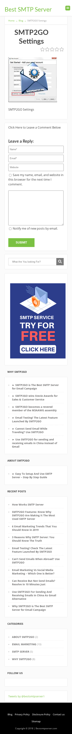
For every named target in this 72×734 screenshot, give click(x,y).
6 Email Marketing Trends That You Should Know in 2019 (34, 528)
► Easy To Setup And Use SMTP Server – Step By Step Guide (32, 475)
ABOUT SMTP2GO (23, 637)
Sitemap (36, 721)
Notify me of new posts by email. (35, 228)
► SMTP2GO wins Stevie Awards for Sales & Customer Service (35, 397)
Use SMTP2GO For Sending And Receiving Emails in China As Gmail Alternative (34, 595)
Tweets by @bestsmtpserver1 (26, 696)
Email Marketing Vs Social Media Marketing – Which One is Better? (33, 571)
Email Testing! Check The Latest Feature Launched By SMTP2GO (32, 549)
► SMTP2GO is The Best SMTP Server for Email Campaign (35, 386)
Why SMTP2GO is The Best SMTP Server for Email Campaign (32, 607)
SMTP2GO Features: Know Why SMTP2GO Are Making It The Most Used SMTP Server (33, 515)
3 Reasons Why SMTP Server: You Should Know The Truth (33, 538)
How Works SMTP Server (28, 504)
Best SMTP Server (28, 10)
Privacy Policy (22, 714)
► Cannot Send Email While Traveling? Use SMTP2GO (29, 430)
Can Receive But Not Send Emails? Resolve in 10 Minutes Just (33, 582)
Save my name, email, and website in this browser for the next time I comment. (36, 179)
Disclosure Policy (41, 714)
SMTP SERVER (20, 651)
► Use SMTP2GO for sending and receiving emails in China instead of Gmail (34, 443)
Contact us (59, 714)
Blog (10, 714)
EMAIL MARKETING (24, 644)
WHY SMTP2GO (21, 659)
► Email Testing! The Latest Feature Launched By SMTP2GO (35, 419)
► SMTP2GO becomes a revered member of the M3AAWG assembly (34, 408)
